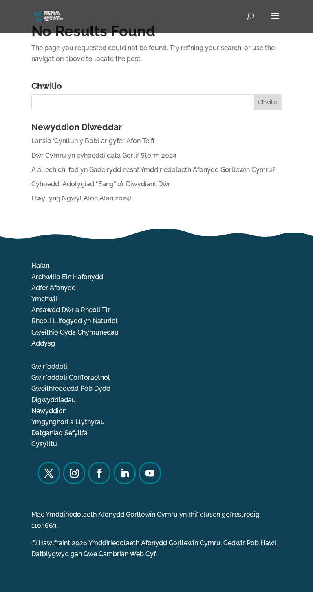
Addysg (43, 343)
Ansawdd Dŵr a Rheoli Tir (70, 310)
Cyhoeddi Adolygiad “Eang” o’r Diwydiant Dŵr (100, 184)
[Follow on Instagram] (74, 473)
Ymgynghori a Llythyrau (68, 422)
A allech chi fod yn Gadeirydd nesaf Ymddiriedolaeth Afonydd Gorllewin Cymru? (153, 170)
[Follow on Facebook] (99, 473)
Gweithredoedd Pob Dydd (70, 388)
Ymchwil (44, 299)
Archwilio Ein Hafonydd (67, 277)
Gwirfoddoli (49, 366)
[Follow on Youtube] (150, 473)
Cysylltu (44, 444)
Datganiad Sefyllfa (59, 433)
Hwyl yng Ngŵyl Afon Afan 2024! (81, 198)
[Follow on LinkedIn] (125, 473)
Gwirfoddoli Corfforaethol (70, 377)
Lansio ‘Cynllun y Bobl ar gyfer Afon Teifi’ (93, 141)
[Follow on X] (49, 473)
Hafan (40, 265)
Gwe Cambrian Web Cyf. (120, 554)
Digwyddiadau (53, 400)
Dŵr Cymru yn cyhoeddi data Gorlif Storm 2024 (103, 155)
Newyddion (48, 411)
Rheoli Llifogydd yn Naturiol (74, 321)
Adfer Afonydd (53, 288)
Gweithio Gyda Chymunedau (75, 332)
